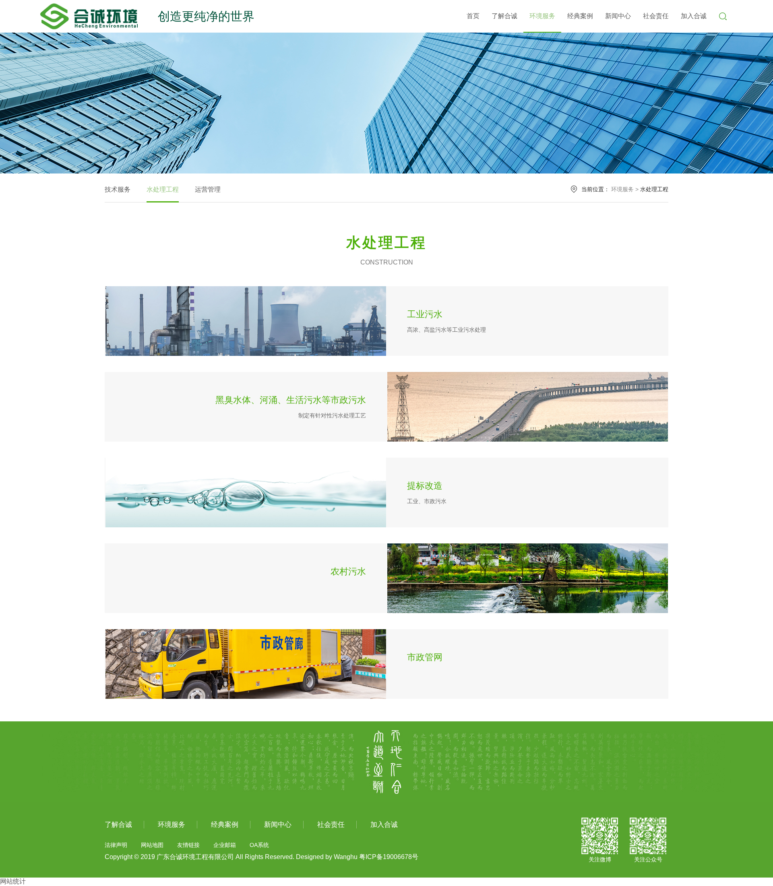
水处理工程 (163, 189)
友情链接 (188, 845)
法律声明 (116, 845)
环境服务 (542, 15)
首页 (473, 15)
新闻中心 (618, 15)
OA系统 (259, 845)
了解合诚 (504, 15)
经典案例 (580, 15)
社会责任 (656, 15)
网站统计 (13, 881)
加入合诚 (694, 15)
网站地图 (152, 845)
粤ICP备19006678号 (388, 856)
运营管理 (208, 189)
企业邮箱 (224, 845)
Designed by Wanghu (327, 856)
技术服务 (117, 189)
